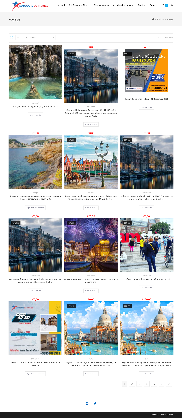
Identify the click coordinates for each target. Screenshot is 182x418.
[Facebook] (87, 403)
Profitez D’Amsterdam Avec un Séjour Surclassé (147, 279)
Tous (170, 37)
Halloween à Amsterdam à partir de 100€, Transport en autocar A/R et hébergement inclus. (146, 198)
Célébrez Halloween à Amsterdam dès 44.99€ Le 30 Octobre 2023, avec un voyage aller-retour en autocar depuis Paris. (91, 113)
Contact (163, 414)
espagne (35, 192)
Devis (170, 414)
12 (163, 37)
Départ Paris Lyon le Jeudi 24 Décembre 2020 (146, 99)
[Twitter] (95, 403)
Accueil (155, 414)
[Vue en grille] (11, 37)
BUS (146, 95)
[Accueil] (153, 19)
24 (166, 37)
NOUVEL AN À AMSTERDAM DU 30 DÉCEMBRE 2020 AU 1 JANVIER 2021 (91, 281)
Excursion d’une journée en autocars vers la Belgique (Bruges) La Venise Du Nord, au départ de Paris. (91, 198)
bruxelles (91, 192)
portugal (35, 103)
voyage (170, 19)
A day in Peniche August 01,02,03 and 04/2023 (35, 106)
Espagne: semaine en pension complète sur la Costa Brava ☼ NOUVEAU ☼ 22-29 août (35, 198)
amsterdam (91, 106)
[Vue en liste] (17, 37)
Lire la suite (35, 115)
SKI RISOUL (35, 359)
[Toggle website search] (172, 5)
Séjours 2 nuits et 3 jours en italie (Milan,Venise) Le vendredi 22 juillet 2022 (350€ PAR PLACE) (91, 364)
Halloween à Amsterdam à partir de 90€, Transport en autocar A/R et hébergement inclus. (35, 281)
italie (91, 359)
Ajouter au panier (35, 207)
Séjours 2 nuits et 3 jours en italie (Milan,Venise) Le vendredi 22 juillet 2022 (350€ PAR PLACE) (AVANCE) (146, 364)
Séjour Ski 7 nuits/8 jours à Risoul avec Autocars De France (35, 364)
